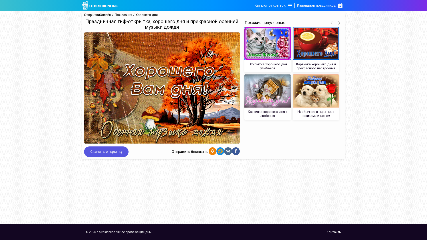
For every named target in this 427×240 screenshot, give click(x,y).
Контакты (334, 232)
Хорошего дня (147, 15)
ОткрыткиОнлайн (97, 15)
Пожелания (123, 15)
